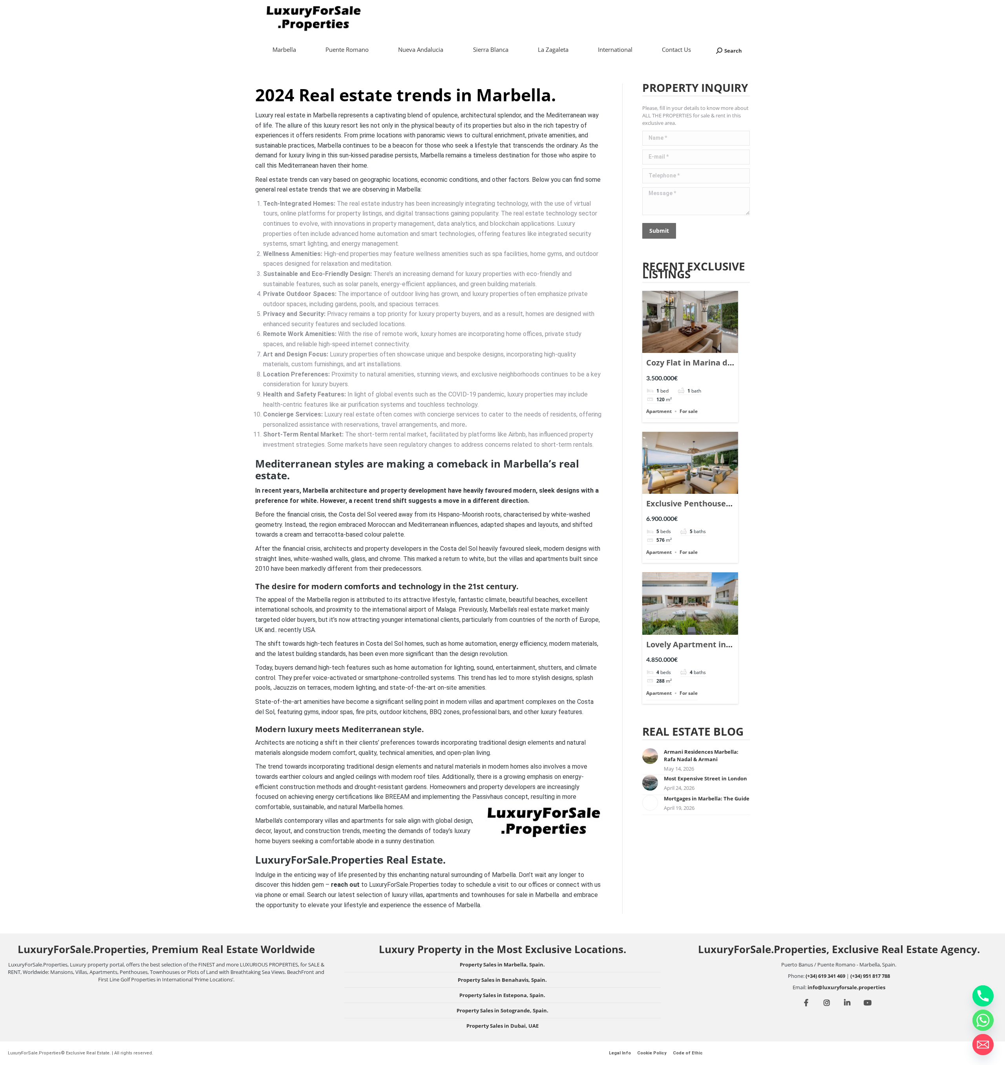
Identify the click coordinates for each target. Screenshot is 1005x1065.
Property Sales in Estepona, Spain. (502, 995)
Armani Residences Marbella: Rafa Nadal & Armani (701, 755)
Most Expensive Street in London (705, 778)
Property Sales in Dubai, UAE (502, 1025)
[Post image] (650, 756)
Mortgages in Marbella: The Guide (706, 798)
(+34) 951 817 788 (870, 975)
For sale (689, 411)
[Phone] (983, 996)
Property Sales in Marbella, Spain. (502, 964)
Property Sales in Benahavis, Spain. (502, 979)
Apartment (659, 411)
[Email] (983, 1044)
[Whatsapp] (983, 1020)
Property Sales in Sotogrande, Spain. (502, 1010)
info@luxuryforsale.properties (846, 987)
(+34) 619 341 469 (825, 975)
